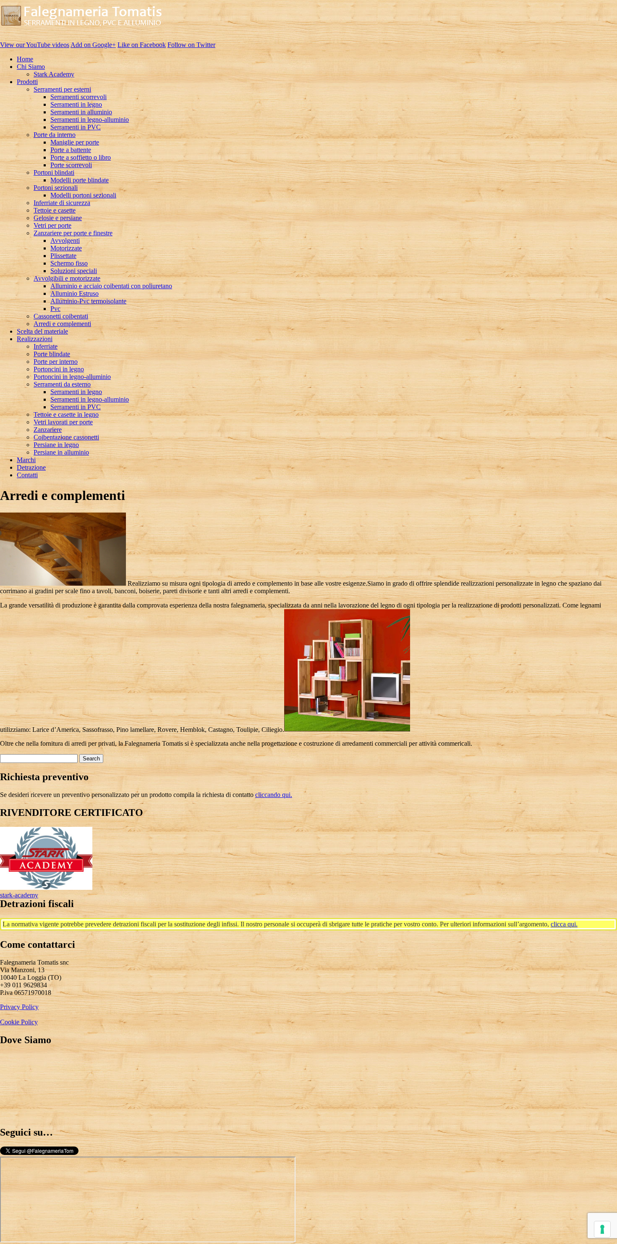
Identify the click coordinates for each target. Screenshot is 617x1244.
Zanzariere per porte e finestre (73, 233)
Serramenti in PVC (75, 127)
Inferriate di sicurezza (62, 202)
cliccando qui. (273, 794)
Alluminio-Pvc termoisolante (88, 301)
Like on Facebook (142, 44)
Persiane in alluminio (61, 452)
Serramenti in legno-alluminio (89, 119)
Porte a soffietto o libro (80, 157)
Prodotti (27, 81)
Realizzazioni (34, 338)
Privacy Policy (19, 1006)
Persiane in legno (56, 444)
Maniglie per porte (74, 142)
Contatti (27, 475)
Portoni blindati (54, 172)
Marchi (26, 459)
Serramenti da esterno (62, 384)
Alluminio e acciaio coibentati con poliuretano (111, 285)
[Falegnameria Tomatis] (81, 30)
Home (25, 59)
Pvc (55, 308)
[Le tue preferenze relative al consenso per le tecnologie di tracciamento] (602, 1229)
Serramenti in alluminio (81, 112)
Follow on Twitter (191, 44)
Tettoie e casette (55, 210)
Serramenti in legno (76, 104)
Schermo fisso (69, 263)
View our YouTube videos (34, 44)
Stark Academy (54, 74)
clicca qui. (564, 924)
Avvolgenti (65, 240)
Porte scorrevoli (71, 164)
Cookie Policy (19, 1022)
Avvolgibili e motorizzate (67, 278)
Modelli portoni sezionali (83, 195)
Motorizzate (66, 248)
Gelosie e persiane (58, 217)
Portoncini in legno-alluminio (72, 376)
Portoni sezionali (56, 187)
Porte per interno (56, 361)
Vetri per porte (52, 225)
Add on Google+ (93, 44)
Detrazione (31, 467)
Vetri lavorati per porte (63, 422)
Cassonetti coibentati (61, 316)
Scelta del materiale (42, 331)
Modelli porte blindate (79, 180)
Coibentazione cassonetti (66, 437)
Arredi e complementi (62, 323)
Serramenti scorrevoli (78, 96)
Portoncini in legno (59, 369)
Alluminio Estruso (74, 293)
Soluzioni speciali (73, 270)
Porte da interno (55, 134)
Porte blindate (52, 354)
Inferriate (46, 346)
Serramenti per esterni (62, 89)
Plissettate (63, 255)
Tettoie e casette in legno (66, 414)
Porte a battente (70, 149)
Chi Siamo (31, 66)
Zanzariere (48, 429)
